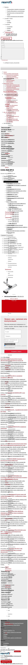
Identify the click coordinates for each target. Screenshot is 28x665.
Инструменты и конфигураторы (12, 89)
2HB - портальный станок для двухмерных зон (12, 117)
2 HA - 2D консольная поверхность (11, 114)
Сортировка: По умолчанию (7, 235)
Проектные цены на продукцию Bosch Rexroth (13, 623)
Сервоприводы (8, 533)
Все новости (6, 357)
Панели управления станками (10, 510)
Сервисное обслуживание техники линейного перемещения (12, 106)
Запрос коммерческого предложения (15, 16)
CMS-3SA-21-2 (15, 214)
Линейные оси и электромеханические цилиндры (11, 98)
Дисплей (10, 498)
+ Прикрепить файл (9, 344)
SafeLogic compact (10, 579)
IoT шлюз (9, 527)
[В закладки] (12, 277)
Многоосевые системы (11, 101)
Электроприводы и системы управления (12, 180)
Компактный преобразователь (11, 545)
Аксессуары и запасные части (7, 660)
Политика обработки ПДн (9, 347)
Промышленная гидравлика (12, 75)
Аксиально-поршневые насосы (10, 171)
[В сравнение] (12, 265)
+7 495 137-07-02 (11, 34)
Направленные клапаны (11, 130)
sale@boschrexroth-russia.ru (11, 35)
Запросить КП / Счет (6, 661)
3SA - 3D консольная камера (12, 120)
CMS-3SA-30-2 (15, 220)
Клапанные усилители (10, 278)
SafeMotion (10, 582)
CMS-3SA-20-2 (15, 212)
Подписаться (17, 651)
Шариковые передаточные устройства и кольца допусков (12, 110)
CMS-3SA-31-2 (15, 221)
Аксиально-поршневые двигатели (10, 157)
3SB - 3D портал (9, 121)
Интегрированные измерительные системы (11, 91)
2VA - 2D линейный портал (12, 119)
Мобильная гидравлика (11, 76)
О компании (9, 26)
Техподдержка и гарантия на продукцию (16, 9)
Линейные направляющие (12, 95)
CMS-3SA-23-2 (15, 218)
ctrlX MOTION (10, 635)
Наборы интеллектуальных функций (14, 225)
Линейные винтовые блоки (12, 93)
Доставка (9, 22)
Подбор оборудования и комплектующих (15, 11)
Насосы (7, 167)
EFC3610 (10, 626)
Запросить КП (8, 32)
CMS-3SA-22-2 (15, 216)
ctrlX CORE (9, 374)
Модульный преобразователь (11, 552)
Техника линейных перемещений (12, 656)
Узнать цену (14, 300)
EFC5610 (10, 628)
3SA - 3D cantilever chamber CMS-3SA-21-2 (14, 296)
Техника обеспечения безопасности (8, 568)
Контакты (9, 28)
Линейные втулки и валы (11, 94)
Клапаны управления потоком (10, 125)
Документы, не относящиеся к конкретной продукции (13, 87)
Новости (8, 30)
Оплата (8, 20)
